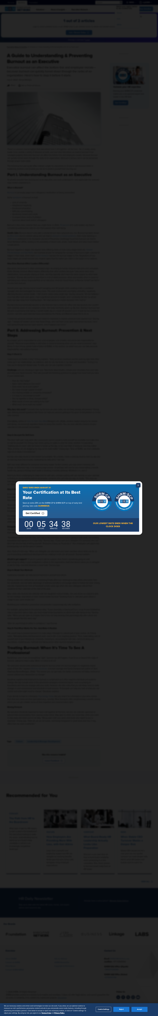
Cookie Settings (103, 1009)
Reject (121, 1009)
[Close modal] (138, 485)
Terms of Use (46, 1013)
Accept (139, 1009)
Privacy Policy (59, 1013)
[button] (35, 513)
